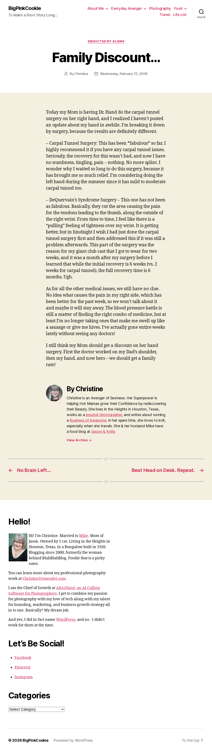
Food (178, 8)
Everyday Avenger (126, 8)
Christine (81, 74)
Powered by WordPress (73, 740)
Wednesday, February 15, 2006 (124, 74)
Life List (180, 14)
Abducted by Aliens (106, 41)
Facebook (22, 657)
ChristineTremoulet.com (44, 578)
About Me (95, 8)
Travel (165, 14)
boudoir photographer (104, 415)
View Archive (79, 440)
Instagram (23, 677)
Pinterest (22, 667)
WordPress (65, 619)
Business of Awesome (88, 420)
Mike (83, 535)
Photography (160, 8)
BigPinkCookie (24, 8)
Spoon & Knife (103, 431)
